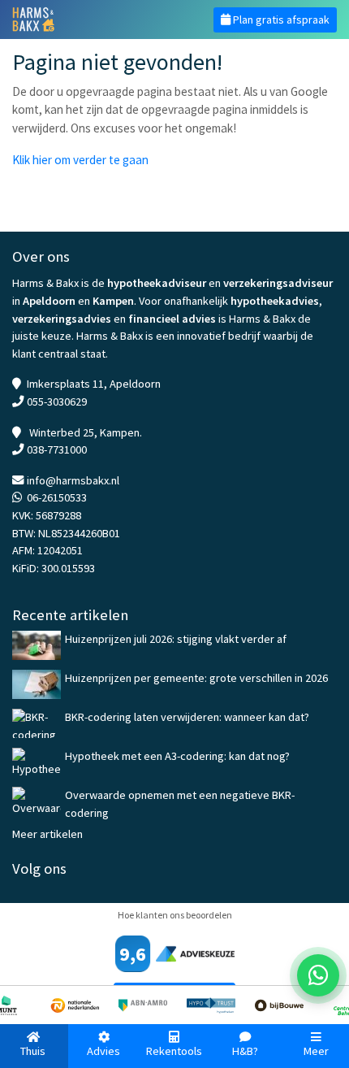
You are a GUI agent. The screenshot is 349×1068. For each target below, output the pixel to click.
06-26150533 (57, 497)
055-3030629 (57, 401)
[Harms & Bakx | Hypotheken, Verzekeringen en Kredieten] (87, 19)
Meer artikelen (47, 834)
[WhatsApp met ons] (318, 975)
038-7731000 (57, 449)
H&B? (245, 1051)
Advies (103, 1051)
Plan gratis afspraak (280, 19)
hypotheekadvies (275, 300)
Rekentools (174, 1051)
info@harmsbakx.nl (73, 480)
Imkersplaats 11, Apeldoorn (94, 383)
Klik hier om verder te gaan (80, 159)
